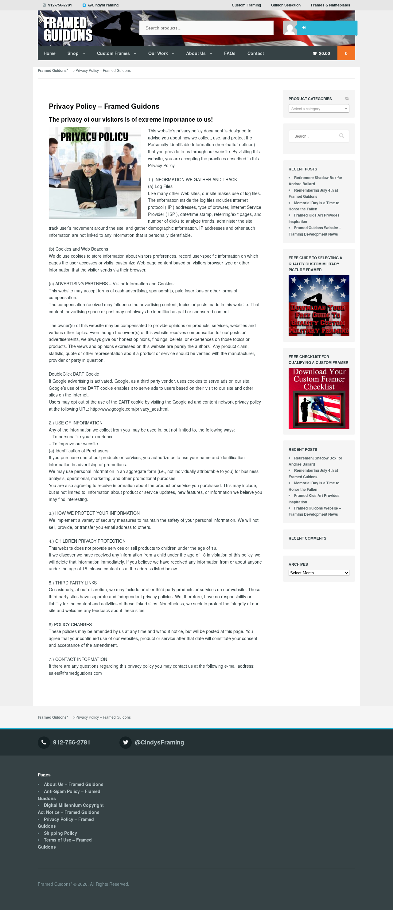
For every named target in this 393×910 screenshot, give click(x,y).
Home (50, 53)
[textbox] (319, 108)
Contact (255, 53)
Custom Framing (246, 5)
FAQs (229, 53)
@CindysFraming (103, 5)
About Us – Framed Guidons (73, 784)
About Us (196, 53)
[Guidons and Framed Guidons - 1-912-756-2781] (84, 31)
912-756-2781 (60, 5)
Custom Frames (113, 53)
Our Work (158, 53)
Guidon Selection (286, 5)
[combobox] (319, 108)
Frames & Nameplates (330, 5)
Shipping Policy (60, 833)
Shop (73, 53)
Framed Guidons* (53, 70)
